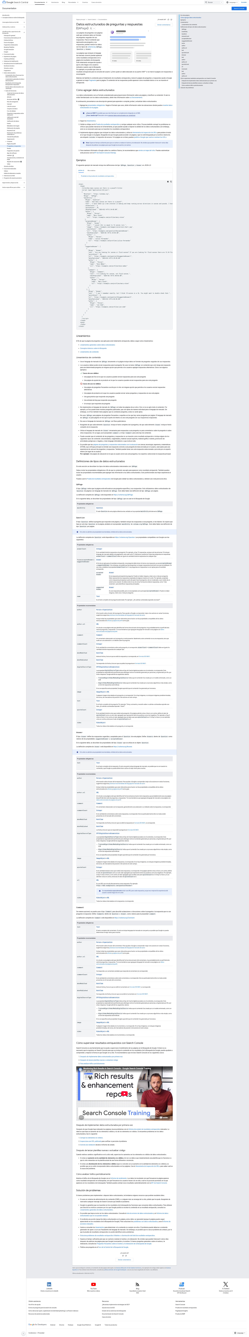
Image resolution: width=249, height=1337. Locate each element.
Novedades (72, 2)
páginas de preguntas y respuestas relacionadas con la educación (115, 444)
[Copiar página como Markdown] (91, 28)
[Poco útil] (171, 19)
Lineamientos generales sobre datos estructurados (97, 345)
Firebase (70, 1325)
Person (98, 610)
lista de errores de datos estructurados (140, 1213)
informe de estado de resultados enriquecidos (144, 1129)
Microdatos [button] (91, 170)
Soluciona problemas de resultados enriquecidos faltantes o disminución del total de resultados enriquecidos (117, 1235)
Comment (99, 635)
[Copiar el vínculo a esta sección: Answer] (84, 732)
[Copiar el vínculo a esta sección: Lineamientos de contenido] (103, 357)
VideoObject (100, 723)
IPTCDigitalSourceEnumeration (107, 667)
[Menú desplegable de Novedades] (78, 2)
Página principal (80, 19)
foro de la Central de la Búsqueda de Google (113, 1247)
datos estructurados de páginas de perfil (108, 800)
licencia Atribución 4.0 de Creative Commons (128, 1268)
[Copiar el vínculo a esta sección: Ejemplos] (88, 160)
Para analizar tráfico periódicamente (92, 1064)
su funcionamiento (136, 97)
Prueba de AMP (180, 1314)
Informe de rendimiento (119, 1178)
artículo (109, 620)
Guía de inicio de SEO (108, 1307)
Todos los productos (111, 1325)
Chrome (61, 1325)
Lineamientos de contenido (89, 352)
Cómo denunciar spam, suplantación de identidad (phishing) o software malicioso (53, 1311)
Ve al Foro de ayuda (34, 1304)
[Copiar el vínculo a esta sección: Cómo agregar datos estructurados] (117, 90)
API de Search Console (159, 1183)
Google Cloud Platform (84, 1325)
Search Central (21, 2)
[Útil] (168, 19)
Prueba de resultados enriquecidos (108, 124)
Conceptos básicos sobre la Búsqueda (93, 348)
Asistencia (54, 2)
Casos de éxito (96, 2)
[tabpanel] (124, 252)
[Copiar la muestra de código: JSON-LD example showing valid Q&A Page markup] (171, 181)
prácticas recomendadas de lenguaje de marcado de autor (127, 615)
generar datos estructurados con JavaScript (121, 115)
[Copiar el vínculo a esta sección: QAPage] (84, 484)
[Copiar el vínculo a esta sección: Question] (87, 518)
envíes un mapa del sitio (146, 150)
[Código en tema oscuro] (168, 181)
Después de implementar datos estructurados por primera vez (101, 1057)
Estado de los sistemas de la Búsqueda (114, 1311)
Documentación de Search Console (113, 1314)
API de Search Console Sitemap (105, 153)
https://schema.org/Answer (122, 747)
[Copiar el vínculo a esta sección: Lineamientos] (92, 336)
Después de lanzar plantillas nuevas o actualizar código (99, 1060)
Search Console (239, 8)
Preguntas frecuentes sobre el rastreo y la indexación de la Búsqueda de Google (124, 1244)
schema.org (92, 47)
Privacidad (41, 1333)
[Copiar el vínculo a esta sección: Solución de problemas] (102, 1190)
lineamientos (91, 121)
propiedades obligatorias (96, 105)
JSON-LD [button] (81, 170)
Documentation (9, 8)
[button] (12, 17)
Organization (107, 610)
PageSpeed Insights (181, 1311)
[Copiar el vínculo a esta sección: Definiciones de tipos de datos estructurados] (127, 461)
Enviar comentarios (163, 25)
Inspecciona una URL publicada (90, 1141)
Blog (63, 2)
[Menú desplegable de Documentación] (47, 2)
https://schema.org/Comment (124, 918)
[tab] (81, 170)
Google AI (98, 1325)
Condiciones (32, 1333)
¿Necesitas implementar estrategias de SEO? (116, 1304)
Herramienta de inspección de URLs (145, 132)
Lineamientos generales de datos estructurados (96, 1210)
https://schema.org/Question (125, 537)
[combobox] (214, 2)
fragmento (92, 80)
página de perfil (117, 620)
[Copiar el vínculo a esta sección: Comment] (86, 907)
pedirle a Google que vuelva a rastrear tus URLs (150, 137)
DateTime (99, 653)
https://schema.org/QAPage (123, 495)
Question (99, 508)
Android (52, 1325)
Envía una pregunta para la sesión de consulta (42, 1307)
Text (98, 596)
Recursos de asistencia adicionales (39, 1314)
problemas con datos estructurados (146, 1221)
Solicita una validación (87, 1145)
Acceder (244, 2)
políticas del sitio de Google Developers (115, 1270)
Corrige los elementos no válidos (91, 1138)
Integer (99, 549)
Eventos (85, 2)
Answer (98, 560)
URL (97, 624)
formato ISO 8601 (144, 656)
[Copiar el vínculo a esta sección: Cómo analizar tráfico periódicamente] (112, 1174)
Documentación (40, 2)
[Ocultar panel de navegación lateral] (23, 1333)
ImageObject (100, 692)
